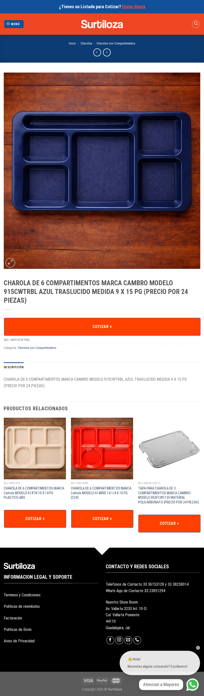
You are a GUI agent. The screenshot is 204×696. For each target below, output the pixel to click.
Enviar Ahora (133, 6)
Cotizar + (102, 326)
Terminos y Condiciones (22, 595)
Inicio (72, 43)
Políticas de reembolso (22, 606)
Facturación (13, 618)
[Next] (200, 477)
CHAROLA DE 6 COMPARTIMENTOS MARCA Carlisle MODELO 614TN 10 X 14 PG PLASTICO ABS (34, 493)
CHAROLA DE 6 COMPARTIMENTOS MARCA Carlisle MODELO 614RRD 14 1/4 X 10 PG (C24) (101, 493)
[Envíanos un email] (128, 640)
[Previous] (4, 477)
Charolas (86, 43)
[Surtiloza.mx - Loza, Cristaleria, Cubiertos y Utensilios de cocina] (102, 24)
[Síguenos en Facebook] (110, 640)
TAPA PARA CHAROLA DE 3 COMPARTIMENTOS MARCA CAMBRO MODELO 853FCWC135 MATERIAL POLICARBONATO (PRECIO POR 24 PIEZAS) (168, 495)
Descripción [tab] (14, 367)
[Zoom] (10, 263)
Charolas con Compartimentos (116, 43)
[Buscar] (196, 24)
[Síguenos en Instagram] (119, 640)
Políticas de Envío (18, 629)
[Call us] (137, 640)
